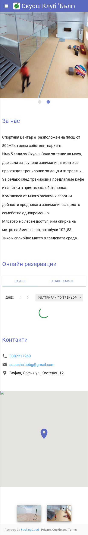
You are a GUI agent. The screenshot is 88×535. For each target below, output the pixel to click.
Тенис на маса (61, 281)
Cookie (57, 529)
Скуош (20, 281)
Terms (72, 529)
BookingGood (30, 529)
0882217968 (20, 356)
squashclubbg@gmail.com (31, 364)
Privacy (46, 529)
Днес (10, 297)
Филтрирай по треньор (60, 297)
